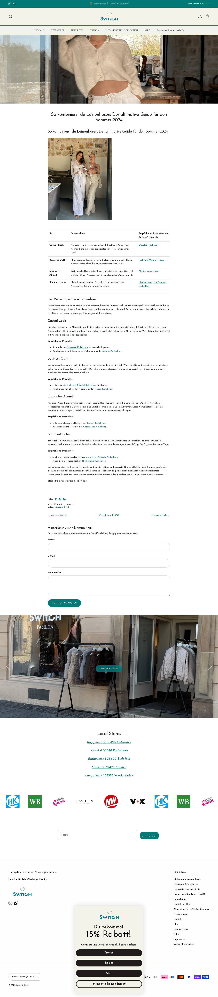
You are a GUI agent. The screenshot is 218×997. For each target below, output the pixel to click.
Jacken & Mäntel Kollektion (81, 385)
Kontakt (178, 919)
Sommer (59, 507)
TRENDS (94, 30)
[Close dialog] (139, 910)
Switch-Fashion (21, 985)
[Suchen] (11, 16)
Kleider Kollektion (96, 423)
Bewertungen (180, 899)
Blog (176, 924)
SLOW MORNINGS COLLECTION (121, 30)
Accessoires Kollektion (94, 427)
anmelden (149, 835)
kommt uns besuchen (36, 702)
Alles (109, 973)
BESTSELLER (58, 30)
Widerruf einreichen (184, 944)
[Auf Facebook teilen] (60, 499)
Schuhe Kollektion (112, 351)
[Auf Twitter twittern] (55, 499)
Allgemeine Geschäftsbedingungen (191, 909)
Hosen (161, 260)
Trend (66, 507)
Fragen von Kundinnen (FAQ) (170, 30)
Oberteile (144, 245)
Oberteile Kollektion (77, 347)
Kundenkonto (181, 929)
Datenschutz (180, 914)
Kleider (142, 271)
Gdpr (176, 934)
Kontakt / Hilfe (182, 904)
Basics (109, 963)
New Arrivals (145, 282)
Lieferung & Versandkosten (188, 879)
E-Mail (51, 556)
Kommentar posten (64, 603)
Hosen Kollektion (104, 389)
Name (51, 539)
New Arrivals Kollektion (104, 457)
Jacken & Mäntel (148, 260)
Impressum (179, 939)
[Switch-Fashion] (109, 16)
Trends (109, 952)
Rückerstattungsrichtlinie (187, 889)
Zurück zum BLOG (109, 515)
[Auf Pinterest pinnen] (64, 499)
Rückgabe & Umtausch (186, 884)
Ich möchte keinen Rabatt (109, 984)
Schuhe (153, 245)
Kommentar (54, 572)
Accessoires (153, 271)
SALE (147, 30)
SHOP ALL (39, 30)
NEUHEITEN (77, 30)
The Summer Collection (94, 461)
